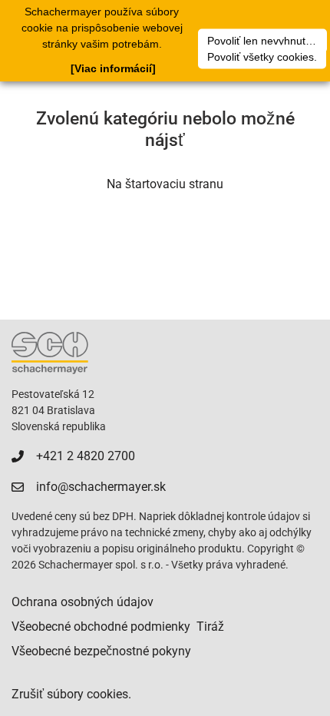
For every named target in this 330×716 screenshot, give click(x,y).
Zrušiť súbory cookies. (71, 694)
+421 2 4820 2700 (85, 456)
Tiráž (210, 626)
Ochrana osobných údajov (82, 602)
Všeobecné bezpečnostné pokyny (101, 651)
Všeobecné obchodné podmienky (101, 626)
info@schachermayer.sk (101, 486)
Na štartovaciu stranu (165, 184)
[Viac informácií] (113, 68)
